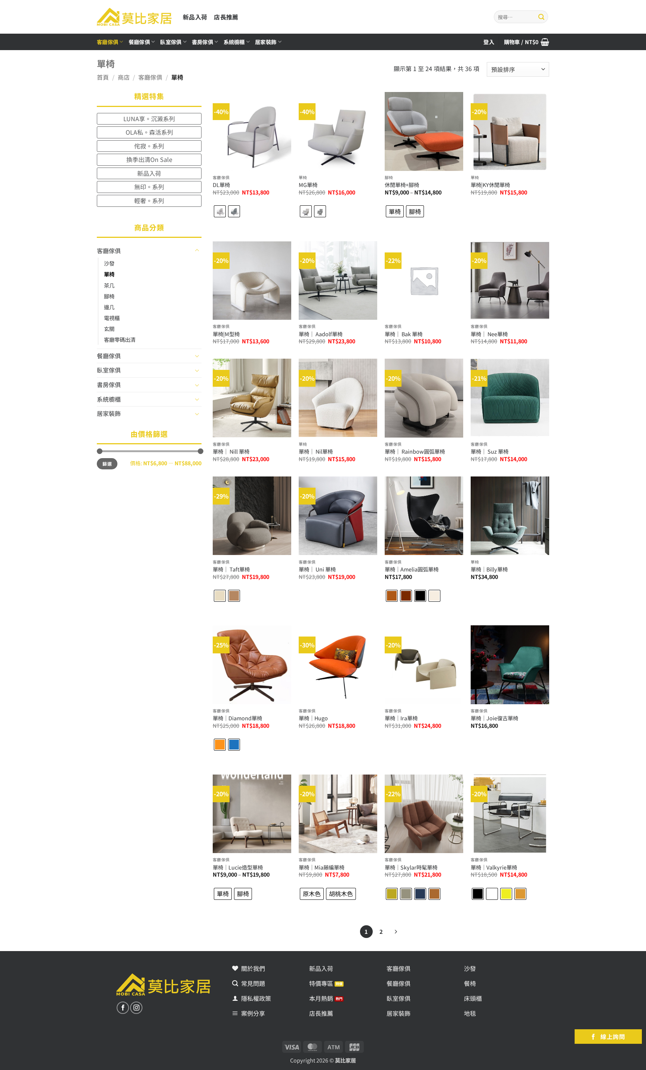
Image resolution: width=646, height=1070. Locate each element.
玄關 (109, 328)
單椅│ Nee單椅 (489, 334)
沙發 (109, 263)
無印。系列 (149, 186)
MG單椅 (308, 184)
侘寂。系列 (149, 145)
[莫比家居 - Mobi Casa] (134, 16)
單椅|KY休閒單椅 (490, 184)
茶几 (109, 285)
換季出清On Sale (149, 159)
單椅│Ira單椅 (401, 718)
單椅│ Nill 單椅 (231, 451)
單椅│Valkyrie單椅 (494, 867)
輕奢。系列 (149, 200)
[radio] (219, 211)
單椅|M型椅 (226, 334)
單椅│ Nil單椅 (316, 451)
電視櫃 (112, 318)
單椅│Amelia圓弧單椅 (412, 569)
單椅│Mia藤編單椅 (321, 867)
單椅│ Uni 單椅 (317, 569)
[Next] (395, 931)
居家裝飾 (265, 42)
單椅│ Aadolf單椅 (320, 334)
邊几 (109, 307)
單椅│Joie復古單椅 (494, 718)
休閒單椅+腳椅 (402, 184)
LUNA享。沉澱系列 (149, 118)
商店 (124, 77)
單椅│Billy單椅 (489, 569)
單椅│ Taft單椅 (231, 569)
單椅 (109, 274)
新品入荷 (195, 16)
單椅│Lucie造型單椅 (238, 867)
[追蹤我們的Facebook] (123, 1008)
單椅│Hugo (313, 718)
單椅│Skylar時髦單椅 (411, 867)
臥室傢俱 (170, 42)
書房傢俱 (202, 42)
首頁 (103, 77)
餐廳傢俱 (139, 42)
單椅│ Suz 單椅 (489, 451)
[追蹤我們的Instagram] (136, 1008)
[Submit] (541, 16)
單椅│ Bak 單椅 (403, 334)
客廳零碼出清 (119, 339)
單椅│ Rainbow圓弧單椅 (415, 451)
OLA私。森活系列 (149, 132)
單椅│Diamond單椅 (237, 718)
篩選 (107, 463)
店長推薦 (226, 16)
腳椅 (109, 296)
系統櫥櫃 (234, 42)
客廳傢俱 (107, 42)
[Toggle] (197, 250)
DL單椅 (221, 184)
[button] (526, 42)
